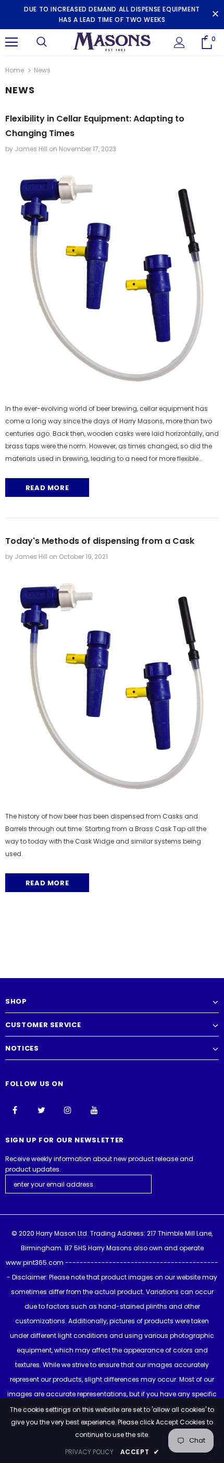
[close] (215, 14)
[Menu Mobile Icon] (11, 42)
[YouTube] (94, 1110)
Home (14, 70)
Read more (47, 488)
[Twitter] (41, 1110)
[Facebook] (14, 1110)
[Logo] (112, 42)
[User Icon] (179, 42)
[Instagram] (67, 1110)
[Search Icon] (41, 42)
